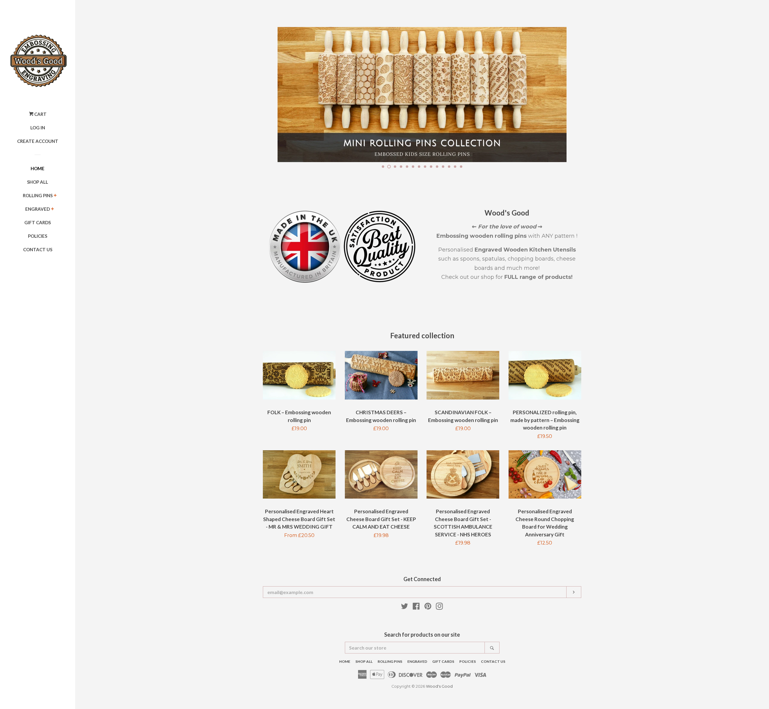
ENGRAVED (37, 209)
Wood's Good (439, 686)
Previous (275, 94)
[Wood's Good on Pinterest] (428, 607)
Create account (37, 141)
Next (568, 94)
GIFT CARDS (37, 222)
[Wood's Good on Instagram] (439, 607)
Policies (37, 236)
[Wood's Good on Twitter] (404, 607)
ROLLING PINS (38, 195)
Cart (40, 114)
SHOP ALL (37, 182)
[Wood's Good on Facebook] (416, 607)
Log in (37, 127)
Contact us (37, 249)
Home (37, 168)
